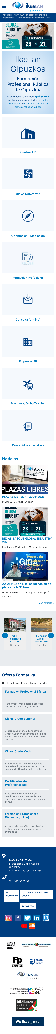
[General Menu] (4, 7)
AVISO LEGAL (28, 906)
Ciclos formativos (28, 194)
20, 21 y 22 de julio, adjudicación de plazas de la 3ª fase (26, 585)
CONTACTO (12, 895)
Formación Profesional (28, 277)
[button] (4, 36)
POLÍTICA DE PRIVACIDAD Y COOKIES (35, 894)
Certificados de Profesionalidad (16, 783)
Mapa (48, 18)
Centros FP (28, 152)
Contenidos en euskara (28, 445)
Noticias (10, 458)
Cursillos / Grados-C (36, 15)
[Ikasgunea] (28, 1021)
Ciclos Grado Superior (20, 718)
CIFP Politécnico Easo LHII (15, 638)
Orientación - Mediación (28, 236)
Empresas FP (28, 361)
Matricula (20, 15)
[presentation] (5, 635)
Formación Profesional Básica (25, 691)
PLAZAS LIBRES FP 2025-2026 (23, 496)
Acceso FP (8, 15)
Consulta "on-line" (28, 319)
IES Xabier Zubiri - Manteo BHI (41, 638)
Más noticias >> (47, 602)
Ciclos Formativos (12, 18)
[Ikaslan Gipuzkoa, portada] (28, 6)
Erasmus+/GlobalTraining (28, 403)
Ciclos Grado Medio (18, 751)
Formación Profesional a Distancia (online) (21, 815)
